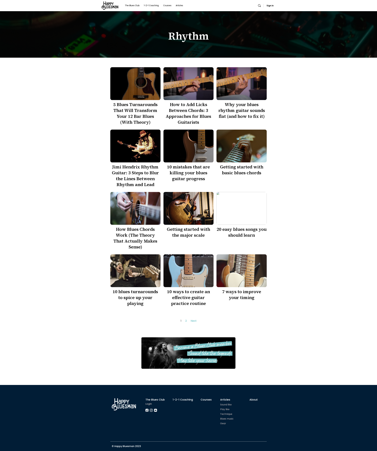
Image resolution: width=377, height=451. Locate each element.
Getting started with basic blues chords (241, 170)
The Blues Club (155, 399)
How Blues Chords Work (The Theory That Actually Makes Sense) (135, 238)
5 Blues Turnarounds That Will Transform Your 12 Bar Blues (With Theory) (135, 113)
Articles (225, 399)
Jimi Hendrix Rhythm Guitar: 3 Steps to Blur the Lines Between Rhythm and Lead (135, 176)
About (253, 399)
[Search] (259, 5)
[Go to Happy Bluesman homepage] (110, 5)
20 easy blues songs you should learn (242, 232)
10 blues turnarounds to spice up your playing (135, 297)
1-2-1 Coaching (183, 399)
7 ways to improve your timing (241, 295)
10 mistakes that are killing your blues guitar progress (188, 173)
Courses (206, 399)
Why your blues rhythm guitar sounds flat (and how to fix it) (241, 110)
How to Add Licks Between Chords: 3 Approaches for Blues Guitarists (188, 113)
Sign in (270, 5)
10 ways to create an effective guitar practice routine (188, 297)
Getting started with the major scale (188, 232)
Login (148, 404)
